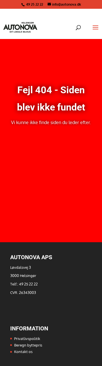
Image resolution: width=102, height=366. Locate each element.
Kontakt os (23, 351)
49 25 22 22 (35, 4)
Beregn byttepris (28, 345)
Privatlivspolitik (27, 338)
